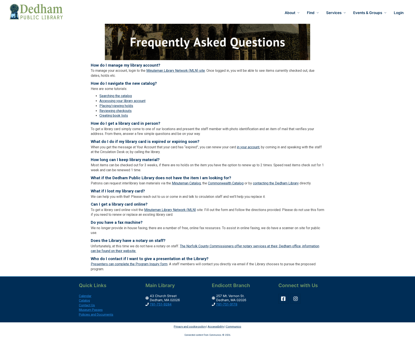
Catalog (84, 300)
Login (399, 13)
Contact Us (87, 305)
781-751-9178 (226, 304)
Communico (233, 326)
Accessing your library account (122, 101)
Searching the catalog (115, 96)
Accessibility (216, 326)
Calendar (85, 296)
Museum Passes (91, 310)
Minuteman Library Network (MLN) (170, 210)
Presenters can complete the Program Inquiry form (129, 264)
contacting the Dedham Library (276, 183)
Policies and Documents (96, 315)
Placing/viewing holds (116, 106)
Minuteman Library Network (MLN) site (175, 71)
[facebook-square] (284, 299)
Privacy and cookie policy (190, 326)
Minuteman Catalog (186, 183)
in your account (248, 147)
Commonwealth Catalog (226, 183)
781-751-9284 (161, 304)
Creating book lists (113, 116)
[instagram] (296, 299)
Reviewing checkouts (115, 111)
